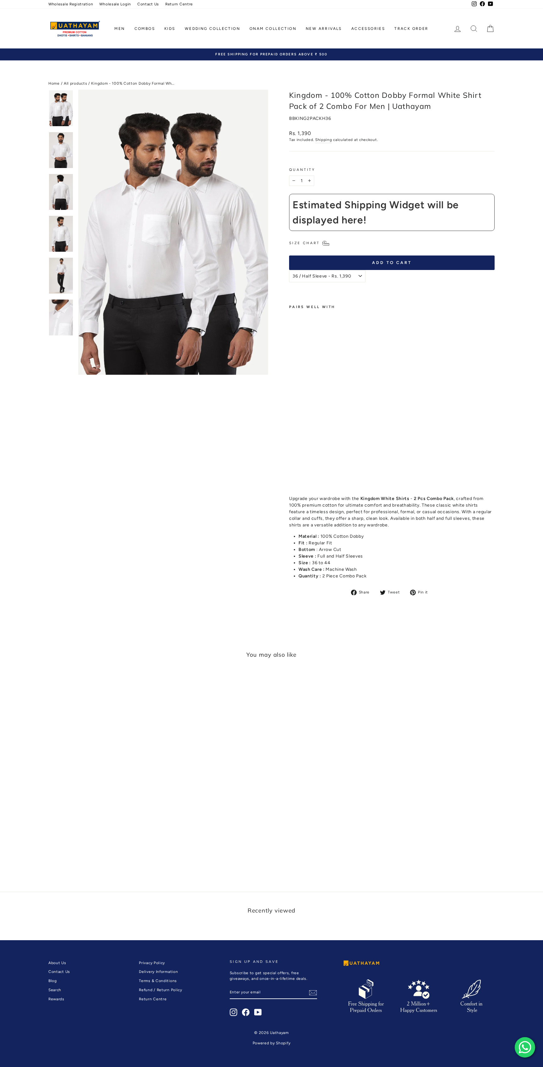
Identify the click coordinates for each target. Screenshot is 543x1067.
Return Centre (179, 4)
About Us (57, 963)
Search (54, 990)
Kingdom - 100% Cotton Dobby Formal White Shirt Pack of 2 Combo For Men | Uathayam (301, 398)
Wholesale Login (115, 4)
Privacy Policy (152, 963)
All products (75, 83)
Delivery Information (158, 971)
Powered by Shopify (272, 1043)
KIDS (169, 28)
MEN (119, 28)
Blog (52, 981)
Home (54, 83)
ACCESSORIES (368, 28)
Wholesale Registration (70, 4)
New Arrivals (324, 28)
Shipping (323, 140)
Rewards (56, 999)
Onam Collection (273, 28)
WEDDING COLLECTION (212, 28)
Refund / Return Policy (160, 990)
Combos (144, 28)
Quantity (302, 169)
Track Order (411, 28)
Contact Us (148, 4)
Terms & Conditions (158, 981)
